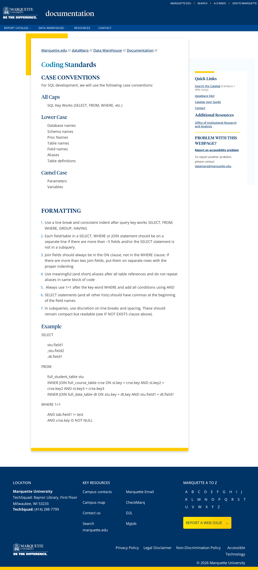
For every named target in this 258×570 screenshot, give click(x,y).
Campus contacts (97, 491)
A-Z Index (220, 3)
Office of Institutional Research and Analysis (216, 124)
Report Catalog (16, 28)
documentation (70, 14)
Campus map (94, 502)
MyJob (131, 523)
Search (202, 3)
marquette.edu (181, 3)
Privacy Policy (127, 547)
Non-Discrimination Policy (198, 547)
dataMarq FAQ (204, 96)
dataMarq (80, 50)
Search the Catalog (207, 86)
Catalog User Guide (208, 102)
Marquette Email (140, 491)
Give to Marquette (244, 3)
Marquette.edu (54, 50)
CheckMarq (135, 502)
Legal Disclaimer (158, 547)
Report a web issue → (207, 522)
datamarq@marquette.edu (213, 166)
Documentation (140, 50)
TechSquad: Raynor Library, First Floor (45, 497)
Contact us (92, 512)
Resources (82, 28)
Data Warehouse (51, 28)
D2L (129, 512)
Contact (104, 28)
